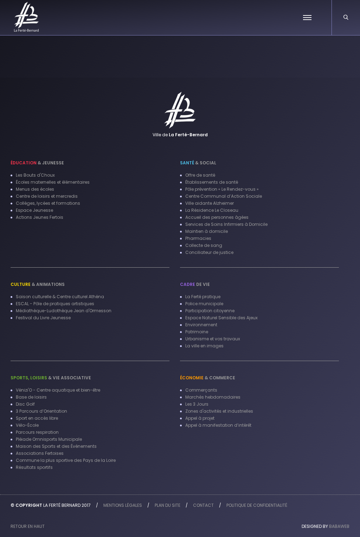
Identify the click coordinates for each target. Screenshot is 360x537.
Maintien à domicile (206, 231)
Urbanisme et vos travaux (212, 339)
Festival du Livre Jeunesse (43, 318)
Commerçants (201, 390)
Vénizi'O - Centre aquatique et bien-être (58, 390)
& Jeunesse (37, 163)
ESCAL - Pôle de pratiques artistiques (55, 304)
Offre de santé (200, 175)
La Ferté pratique (202, 297)
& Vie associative (51, 378)
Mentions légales (122, 505)
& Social (198, 163)
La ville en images (204, 346)
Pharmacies (198, 238)
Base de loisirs (31, 397)
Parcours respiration (37, 432)
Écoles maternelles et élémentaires (53, 182)
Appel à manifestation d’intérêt (218, 425)
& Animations (38, 284)
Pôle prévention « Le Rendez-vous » (222, 189)
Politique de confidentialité (256, 505)
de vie (195, 284)
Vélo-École (27, 425)
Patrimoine (196, 332)
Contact (203, 505)
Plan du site (167, 505)
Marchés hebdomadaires (212, 397)
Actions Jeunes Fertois (39, 217)
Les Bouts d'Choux (35, 175)
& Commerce (207, 378)
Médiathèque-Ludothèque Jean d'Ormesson (63, 311)
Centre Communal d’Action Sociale (223, 196)
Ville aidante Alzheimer (209, 203)
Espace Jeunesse (34, 210)
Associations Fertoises (40, 453)
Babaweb (339, 526)
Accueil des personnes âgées (217, 217)
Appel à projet (199, 418)
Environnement (201, 325)
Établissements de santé (211, 182)
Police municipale (204, 304)
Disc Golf (25, 404)
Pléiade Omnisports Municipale (49, 439)
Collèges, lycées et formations (48, 203)
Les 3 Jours (196, 404)
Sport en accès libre (37, 418)
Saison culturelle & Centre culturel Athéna (60, 297)
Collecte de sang (203, 245)
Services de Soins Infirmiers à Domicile (226, 224)
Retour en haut (28, 526)
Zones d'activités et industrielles (219, 411)
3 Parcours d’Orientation (41, 411)
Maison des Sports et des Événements (56, 446)
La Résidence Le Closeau (211, 210)
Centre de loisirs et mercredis (47, 196)
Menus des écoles (35, 189)
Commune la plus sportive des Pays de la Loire (66, 460)
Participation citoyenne (209, 311)
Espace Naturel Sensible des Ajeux (221, 318)
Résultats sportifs (34, 467)
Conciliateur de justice (209, 252)
